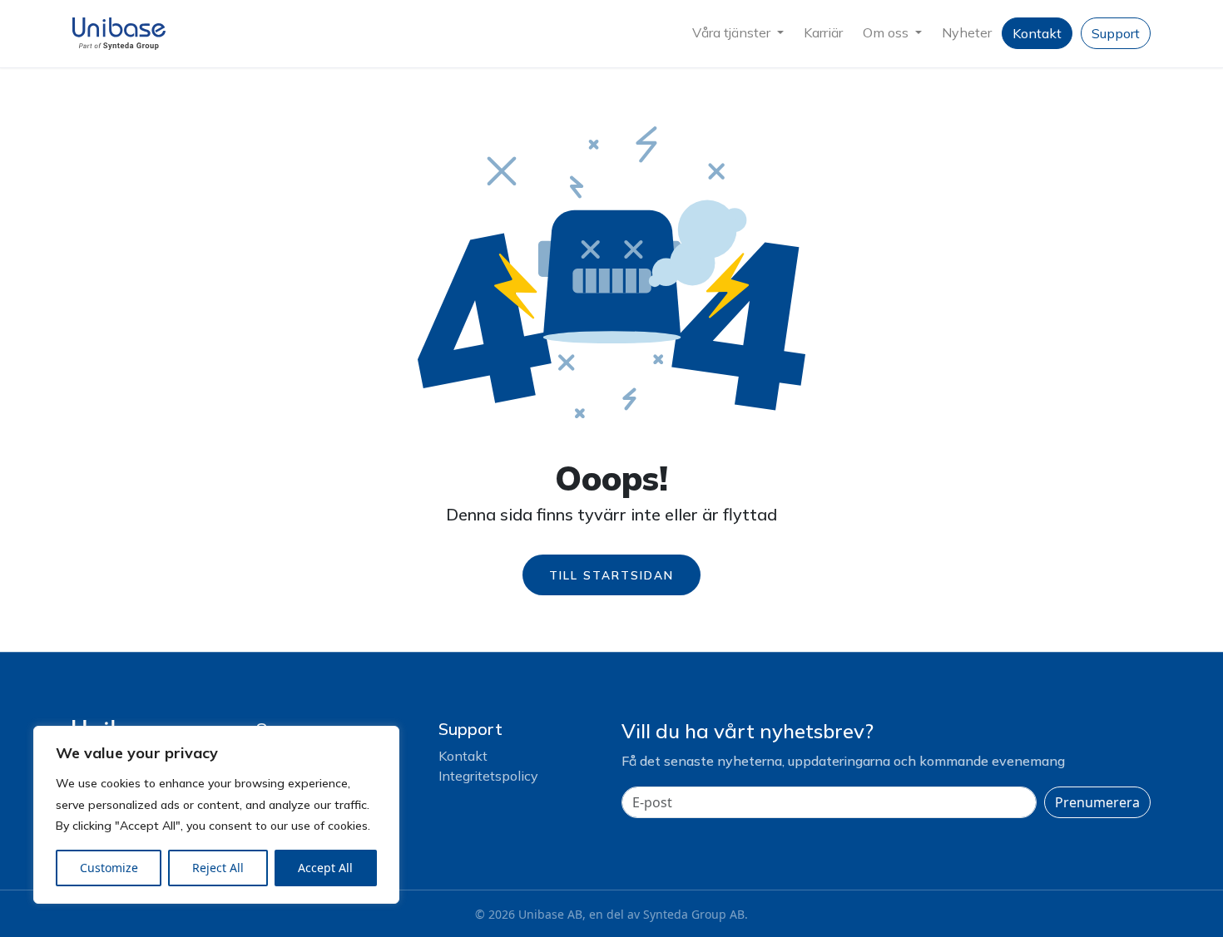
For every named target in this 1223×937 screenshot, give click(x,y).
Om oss (887, 32)
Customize (109, 867)
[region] (216, 815)
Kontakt (1037, 33)
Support (1116, 33)
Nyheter (967, 32)
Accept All (325, 867)
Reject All (218, 867)
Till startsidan (611, 575)
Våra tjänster (733, 32)
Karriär (823, 32)
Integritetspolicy (488, 775)
